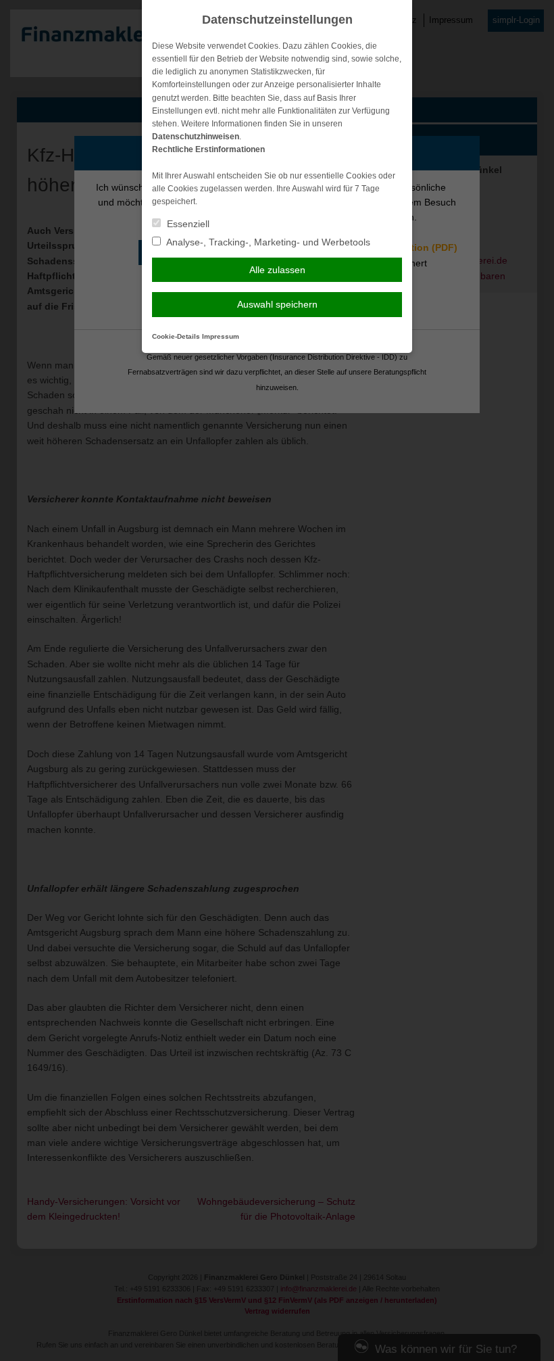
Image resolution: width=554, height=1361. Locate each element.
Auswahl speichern (277, 304)
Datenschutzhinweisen (195, 136)
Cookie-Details (176, 336)
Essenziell (186, 223)
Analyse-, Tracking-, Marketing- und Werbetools (267, 242)
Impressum (220, 336)
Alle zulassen (277, 269)
